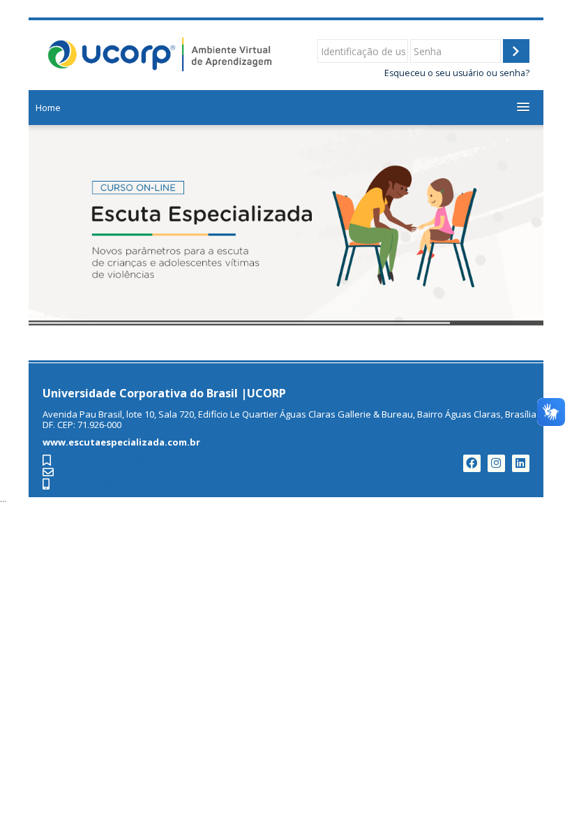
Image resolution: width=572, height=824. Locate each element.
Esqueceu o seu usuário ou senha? (456, 73)
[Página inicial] (161, 53)
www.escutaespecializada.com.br (126, 461)
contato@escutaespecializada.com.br (137, 473)
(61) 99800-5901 (85, 485)
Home (48, 107)
